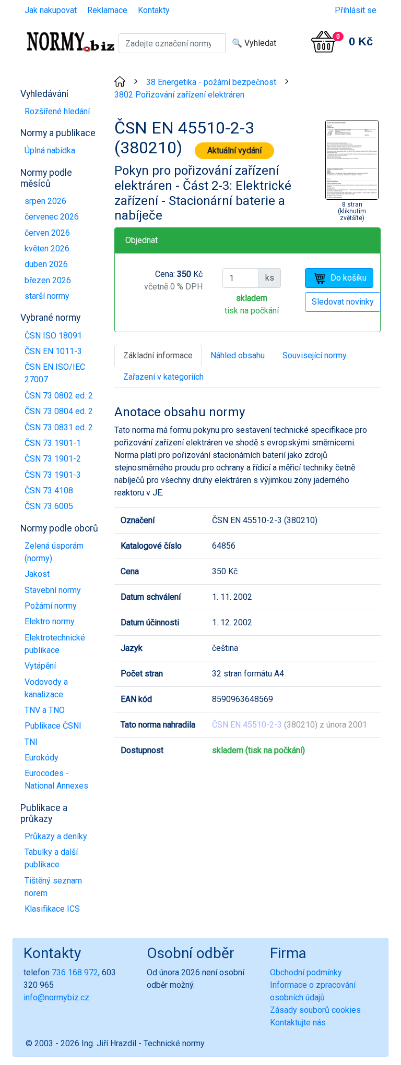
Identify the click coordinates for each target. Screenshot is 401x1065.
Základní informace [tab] (158, 355)
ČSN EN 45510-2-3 (247, 725)
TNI (31, 742)
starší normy (47, 296)
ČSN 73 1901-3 (53, 475)
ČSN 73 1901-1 (53, 443)
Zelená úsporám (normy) (54, 552)
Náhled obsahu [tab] (237, 355)
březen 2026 (48, 280)
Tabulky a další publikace (51, 858)
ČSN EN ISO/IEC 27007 (55, 373)
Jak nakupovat (51, 10)
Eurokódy (41, 758)
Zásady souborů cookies (315, 1010)
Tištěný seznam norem (53, 887)
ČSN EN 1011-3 (53, 351)
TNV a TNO (45, 710)
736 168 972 (75, 972)
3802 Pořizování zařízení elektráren (179, 95)
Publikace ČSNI (53, 726)
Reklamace (107, 10)
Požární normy (51, 606)
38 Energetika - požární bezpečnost (211, 82)
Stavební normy (53, 590)
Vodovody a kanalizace (46, 688)
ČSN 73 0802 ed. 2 (59, 396)
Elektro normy (50, 621)
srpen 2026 (45, 201)
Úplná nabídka (50, 150)
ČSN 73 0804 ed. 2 (59, 411)
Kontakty (154, 10)
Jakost (37, 574)
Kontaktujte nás (298, 1022)
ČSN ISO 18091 (53, 336)
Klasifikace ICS (52, 909)
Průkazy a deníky (56, 836)
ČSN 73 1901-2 (53, 459)
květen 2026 (47, 248)
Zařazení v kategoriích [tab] (163, 377)
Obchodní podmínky (306, 972)
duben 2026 (46, 264)
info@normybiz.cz (56, 997)
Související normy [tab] (314, 355)
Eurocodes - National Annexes (56, 779)
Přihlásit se (355, 10)
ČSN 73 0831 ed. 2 (59, 427)
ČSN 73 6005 (49, 506)
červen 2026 (47, 233)
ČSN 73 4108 (49, 490)
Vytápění (40, 666)
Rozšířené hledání (57, 111)
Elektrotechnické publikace (55, 644)
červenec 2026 (52, 217)
